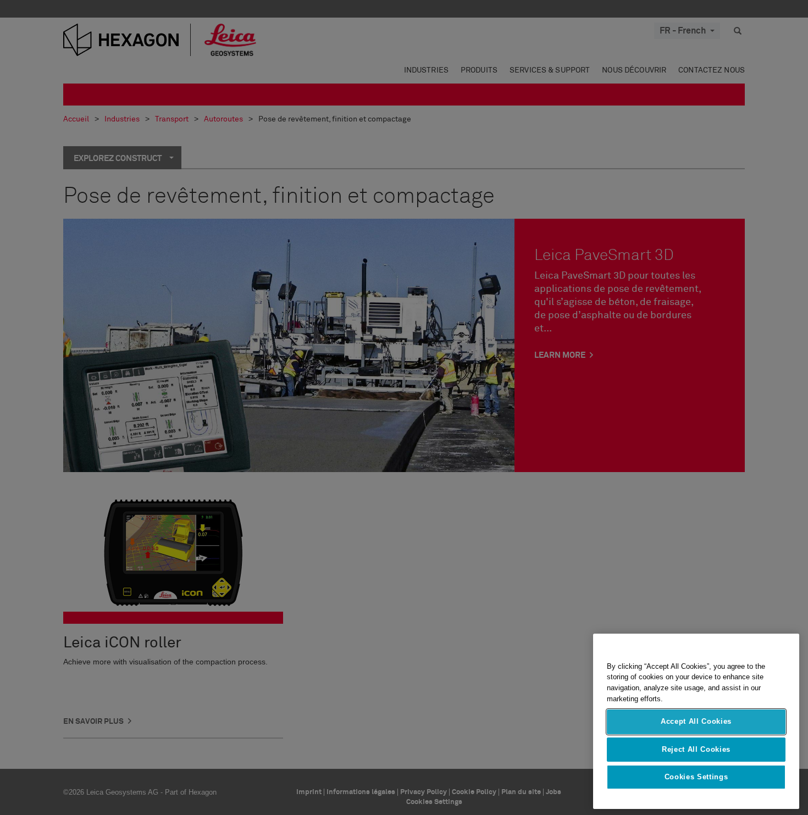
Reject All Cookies (696, 749)
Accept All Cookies (696, 722)
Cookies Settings (696, 777)
